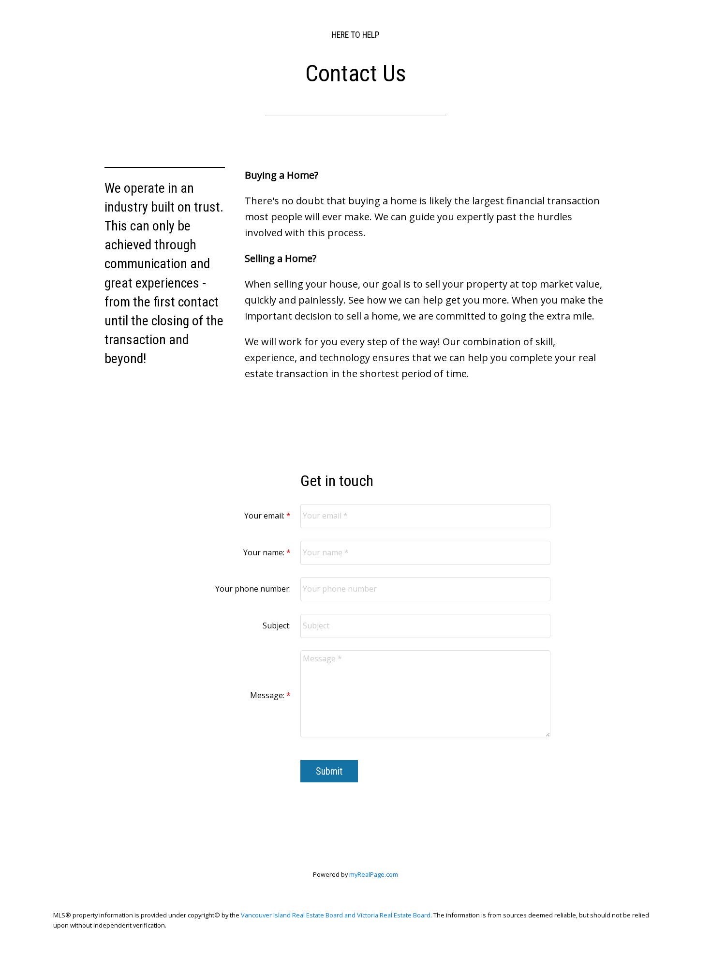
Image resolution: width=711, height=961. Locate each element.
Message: (268, 695)
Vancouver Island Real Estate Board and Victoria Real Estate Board (335, 915)
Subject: (277, 625)
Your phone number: (253, 588)
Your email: (265, 515)
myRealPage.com (373, 874)
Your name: (264, 552)
